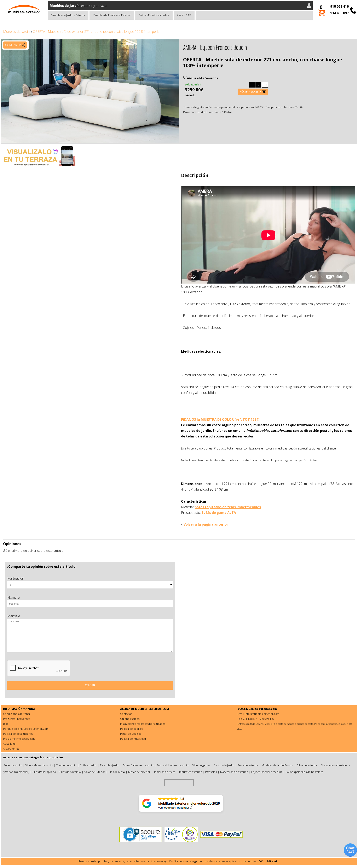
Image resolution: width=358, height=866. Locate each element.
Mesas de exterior (139, 772)
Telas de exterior (248, 765)
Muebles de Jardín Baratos (277, 765)
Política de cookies (131, 729)
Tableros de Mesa (164, 772)
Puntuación (15, 578)
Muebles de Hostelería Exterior (112, 15)
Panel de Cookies (130, 734)
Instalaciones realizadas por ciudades (142, 724)
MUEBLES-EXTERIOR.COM (152, 709)
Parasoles (211, 772)
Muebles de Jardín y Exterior (68, 15)
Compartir (13, 45)
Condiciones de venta (16, 714)
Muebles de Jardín (16, 31)
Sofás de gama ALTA (219, 512)
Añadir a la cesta (250, 91)
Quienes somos (129, 719)
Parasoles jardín (109, 765)
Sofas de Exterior (94, 772)
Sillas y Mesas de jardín (39, 765)
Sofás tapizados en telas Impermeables (228, 507)
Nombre (13, 597)
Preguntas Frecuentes (16, 719)
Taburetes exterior (190, 772)
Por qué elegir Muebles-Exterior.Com (25, 729)
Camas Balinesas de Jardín (138, 765)
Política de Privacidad (133, 739)
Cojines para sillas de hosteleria (304, 772)
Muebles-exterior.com (261, 709)
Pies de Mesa (117, 772)
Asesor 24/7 (184, 15)
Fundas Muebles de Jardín (173, 765)
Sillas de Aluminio (70, 772)
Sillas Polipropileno (44, 772)
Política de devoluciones (18, 734)
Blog (5, 724)
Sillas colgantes (201, 765)
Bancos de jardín (224, 765)
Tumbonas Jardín (66, 765)
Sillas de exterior (307, 765)
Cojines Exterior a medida (153, 15)
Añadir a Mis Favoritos (202, 78)
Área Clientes (11, 748)
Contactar (126, 714)
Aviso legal (9, 743)
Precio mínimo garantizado (19, 739)
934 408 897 (339, 13)
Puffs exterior (88, 765)
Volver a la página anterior (206, 524)
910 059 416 (339, 6)
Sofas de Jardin (13, 765)
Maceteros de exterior (234, 772)
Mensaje (13, 616)
